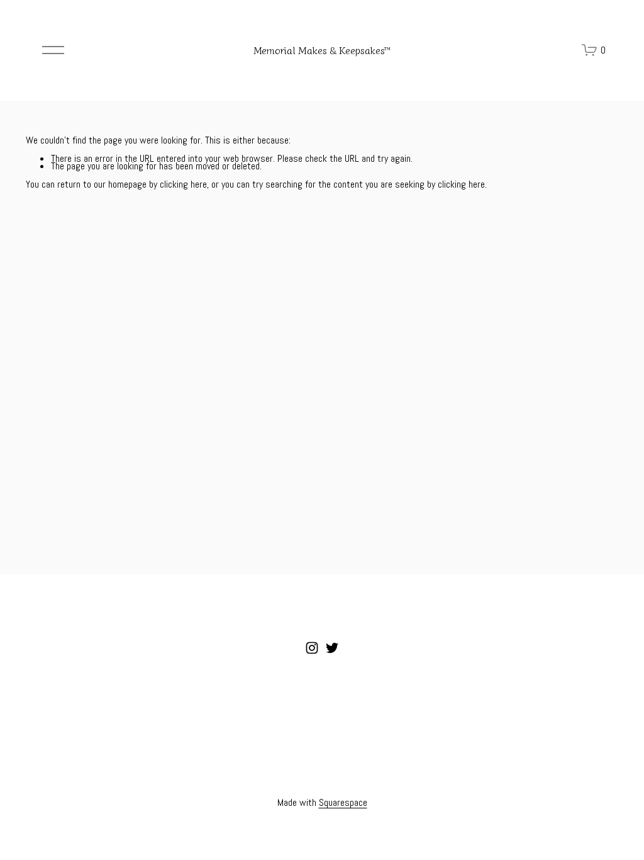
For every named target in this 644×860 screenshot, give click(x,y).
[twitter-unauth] (332, 648)
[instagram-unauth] (312, 648)
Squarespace (343, 803)
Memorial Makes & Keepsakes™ (322, 49)
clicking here (183, 184)
